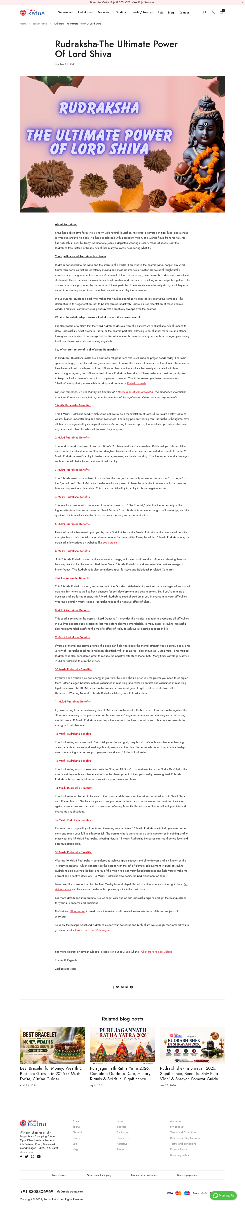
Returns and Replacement (186, 1138)
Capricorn (123, 1138)
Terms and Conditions (183, 1132)
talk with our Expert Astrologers (91, 930)
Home (23, 24)
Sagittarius (123, 1132)
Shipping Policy (179, 1155)
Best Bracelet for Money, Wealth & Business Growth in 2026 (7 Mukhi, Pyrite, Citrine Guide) (51, 1073)
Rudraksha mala (136, 383)
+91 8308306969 (36, 1191)
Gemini (77, 1132)
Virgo (76, 1149)
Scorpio (121, 1127)
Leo (75, 1144)
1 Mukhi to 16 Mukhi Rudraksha (134, 392)
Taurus (76, 1127)
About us (175, 1121)
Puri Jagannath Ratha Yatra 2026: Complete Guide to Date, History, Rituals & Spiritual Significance (121, 1073)
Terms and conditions (183, 1144)
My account (177, 1127)
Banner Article (40, 24)
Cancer (77, 1138)
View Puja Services (143, 2)
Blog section (77, 911)
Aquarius (122, 1144)
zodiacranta (110, 542)
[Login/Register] (213, 13)
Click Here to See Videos (156, 952)
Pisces (120, 1149)
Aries (76, 1121)
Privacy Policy (178, 1149)
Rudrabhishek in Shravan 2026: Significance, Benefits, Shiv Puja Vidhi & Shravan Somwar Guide (189, 1073)
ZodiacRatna (51, 1199)
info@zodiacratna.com (69, 1192)
